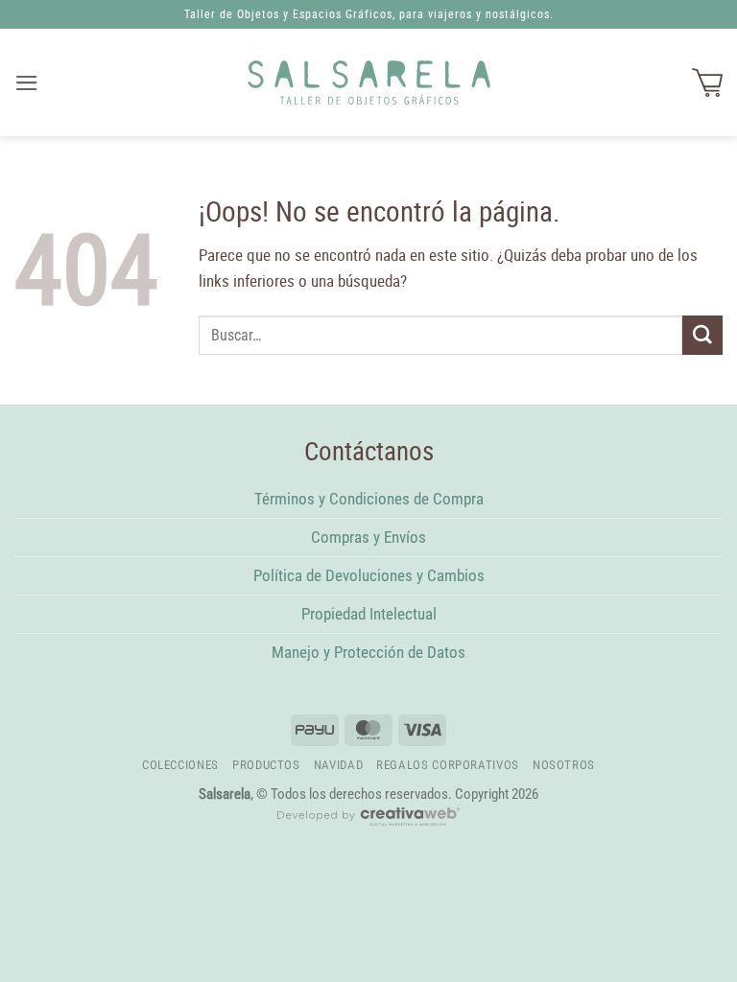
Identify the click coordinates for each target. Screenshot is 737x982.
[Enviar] (702, 335)
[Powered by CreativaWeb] (368, 824)
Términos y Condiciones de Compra (369, 498)
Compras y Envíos (368, 537)
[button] (27, 82)
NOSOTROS (564, 765)
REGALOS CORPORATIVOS (447, 765)
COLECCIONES (180, 765)
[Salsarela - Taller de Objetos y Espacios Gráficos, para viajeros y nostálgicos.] (369, 82)
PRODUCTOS (266, 765)
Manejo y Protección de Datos (368, 652)
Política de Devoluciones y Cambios (369, 575)
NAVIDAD (339, 765)
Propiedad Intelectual (369, 613)
